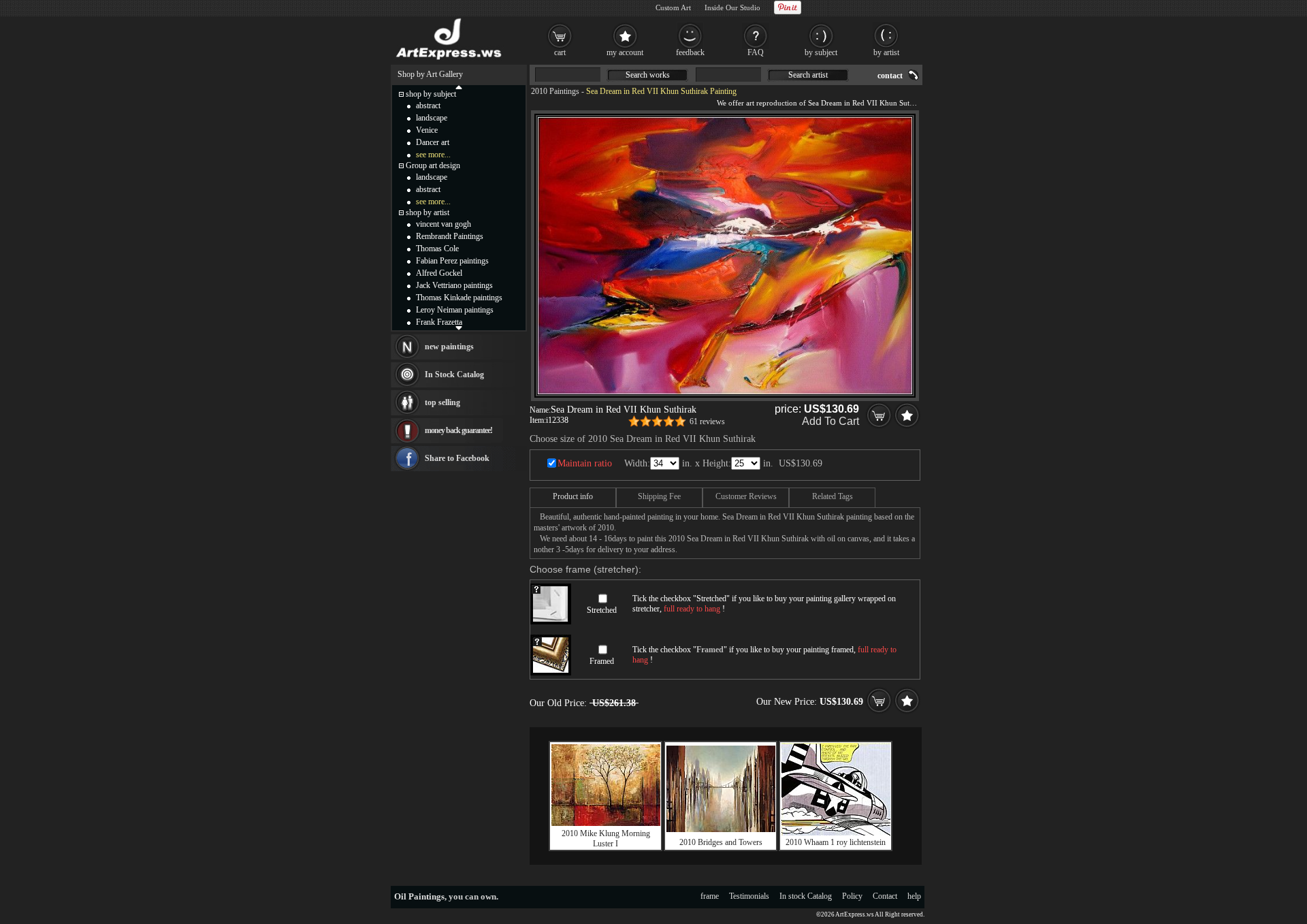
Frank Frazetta (439, 322)
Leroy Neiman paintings (455, 310)
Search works (648, 75)
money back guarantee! (458, 430)
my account (625, 52)
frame (709, 896)
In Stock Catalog (454, 374)
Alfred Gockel (439, 273)
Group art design (433, 165)
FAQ (755, 52)
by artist (886, 52)
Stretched (602, 610)
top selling (442, 402)
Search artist (808, 75)
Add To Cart (830, 421)
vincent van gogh (443, 224)
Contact (885, 896)
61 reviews (707, 421)
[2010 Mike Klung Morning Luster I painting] (605, 823)
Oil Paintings (419, 896)
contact (890, 75)
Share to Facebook (457, 458)
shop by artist (427, 212)
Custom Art (673, 7)
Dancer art (432, 142)
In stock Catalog (805, 896)
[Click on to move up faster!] (458, 86)
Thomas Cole (437, 248)
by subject (821, 52)
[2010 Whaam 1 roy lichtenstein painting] (835, 833)
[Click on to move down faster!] (458, 327)
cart (560, 52)
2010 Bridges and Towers (720, 842)
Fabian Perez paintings (452, 261)
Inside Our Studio (732, 7)
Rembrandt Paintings (449, 236)
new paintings (449, 346)
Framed (602, 661)
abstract (428, 105)
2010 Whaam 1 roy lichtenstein (836, 842)
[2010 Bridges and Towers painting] (720, 829)
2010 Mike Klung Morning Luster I (606, 838)
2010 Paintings (555, 91)
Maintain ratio (585, 463)
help (914, 896)
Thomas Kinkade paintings (459, 297)
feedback (690, 52)
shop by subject (431, 94)
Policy (852, 896)
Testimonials (749, 896)
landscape (431, 118)
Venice (427, 130)
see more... (433, 154)
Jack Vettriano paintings (454, 285)
